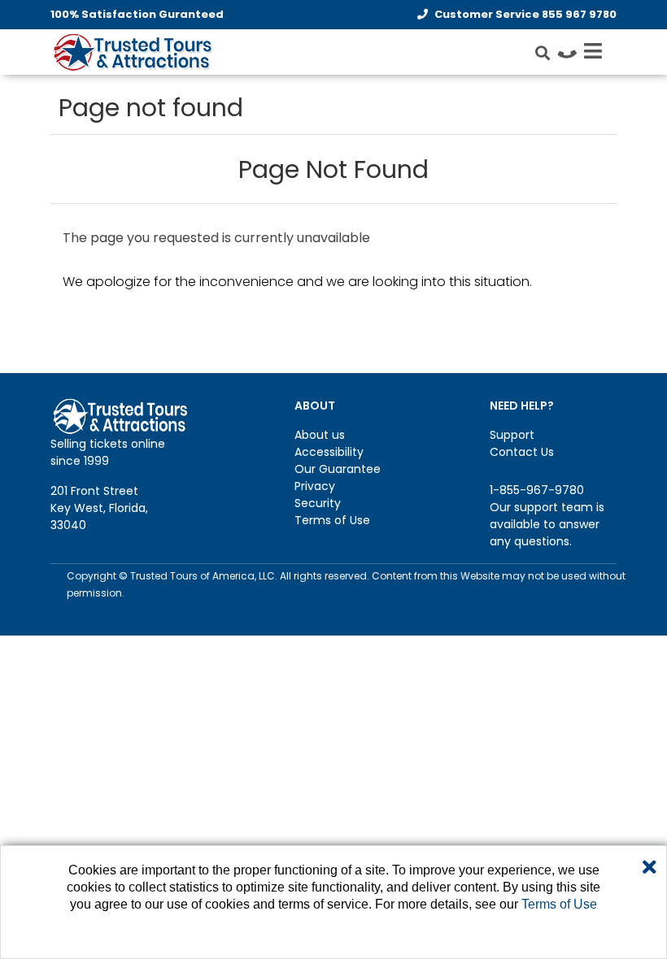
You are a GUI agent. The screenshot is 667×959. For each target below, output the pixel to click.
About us (319, 435)
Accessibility (329, 452)
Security (317, 503)
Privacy (314, 486)
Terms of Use (332, 520)
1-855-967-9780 (537, 490)
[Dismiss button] (649, 867)
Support (512, 435)
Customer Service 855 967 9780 (525, 14)
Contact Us (522, 452)
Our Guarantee (337, 469)
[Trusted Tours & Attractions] (131, 54)
